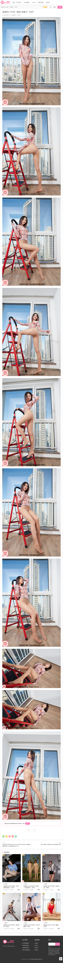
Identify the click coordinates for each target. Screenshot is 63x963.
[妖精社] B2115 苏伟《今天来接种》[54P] (31, 925)
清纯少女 (36, 945)
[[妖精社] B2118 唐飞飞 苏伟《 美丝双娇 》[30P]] (31, 868)
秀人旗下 (18, 2)
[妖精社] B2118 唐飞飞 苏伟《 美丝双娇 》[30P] (31, 886)
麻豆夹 (32, 959)
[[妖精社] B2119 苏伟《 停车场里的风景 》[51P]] (11, 868)
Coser (33, 2)
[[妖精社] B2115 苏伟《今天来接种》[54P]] (31, 907)
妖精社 (14, 15)
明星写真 (36, 947)
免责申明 (36, 959)
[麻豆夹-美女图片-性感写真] (5, 2)
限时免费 (40, 2)
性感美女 (36, 943)
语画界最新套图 (25, 945)
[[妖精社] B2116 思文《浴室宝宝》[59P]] (11, 907)
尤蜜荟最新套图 (25, 947)
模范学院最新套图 (26, 949)
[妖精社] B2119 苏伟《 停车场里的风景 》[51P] (11, 886)
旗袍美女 (36, 949)
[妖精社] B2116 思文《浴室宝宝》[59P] (11, 925)
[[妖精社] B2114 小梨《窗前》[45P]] (51, 907)
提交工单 (40, 959)
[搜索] (50, 7)
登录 (28, 823)
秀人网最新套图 (25, 943)
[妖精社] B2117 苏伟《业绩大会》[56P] (51, 886)
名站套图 (26, 2)
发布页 (48, 2)
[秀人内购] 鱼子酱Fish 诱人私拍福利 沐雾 (51, 844)
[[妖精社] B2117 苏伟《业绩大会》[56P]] (51, 868)
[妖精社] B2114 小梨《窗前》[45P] (51, 925)
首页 (13, 2)
